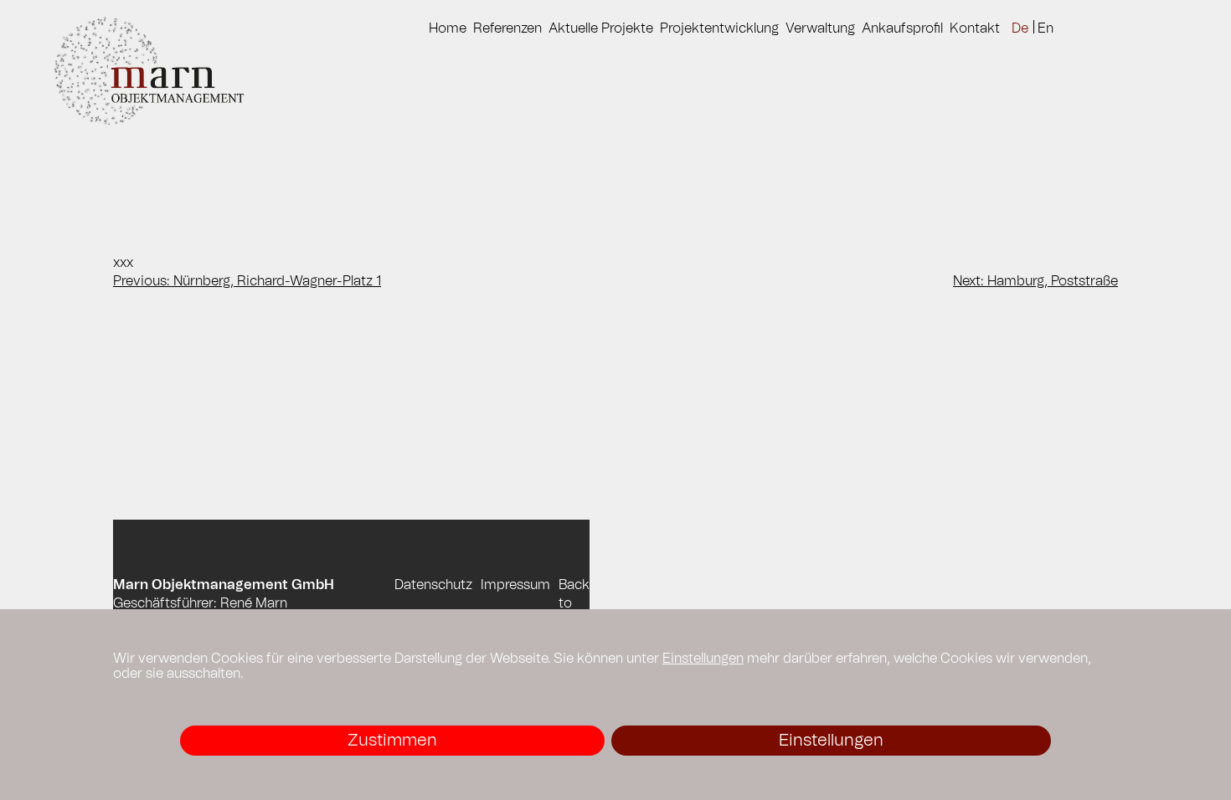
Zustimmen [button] (392, 740)
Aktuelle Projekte (601, 28)
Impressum (515, 585)
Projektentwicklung (719, 28)
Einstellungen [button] (703, 658)
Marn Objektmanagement (165, 72)
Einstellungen (831, 740)
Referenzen (507, 28)
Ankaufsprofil (902, 28)
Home (447, 28)
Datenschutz (433, 585)
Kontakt (975, 28)
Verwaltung (820, 28)
